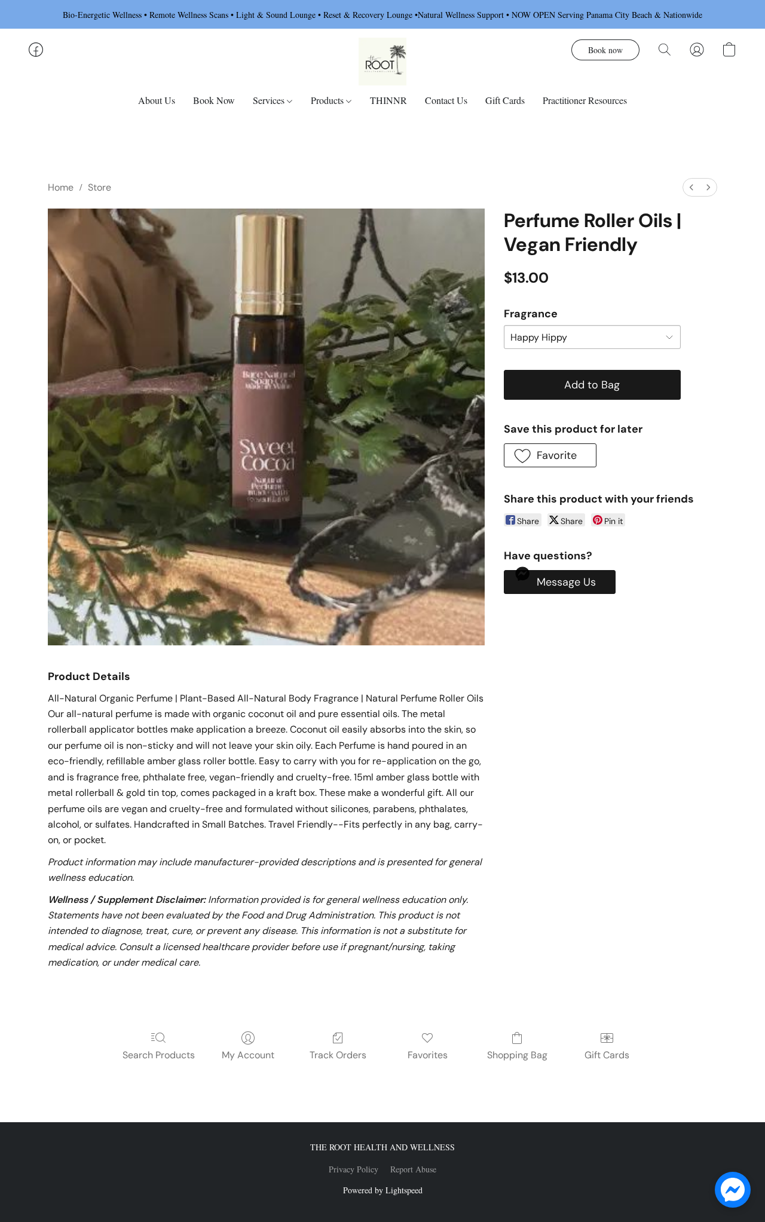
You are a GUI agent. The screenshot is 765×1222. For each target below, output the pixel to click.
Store (99, 187)
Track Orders (338, 1055)
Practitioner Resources (585, 100)
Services (270, 100)
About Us (156, 100)
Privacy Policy (353, 1169)
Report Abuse (413, 1169)
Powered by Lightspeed (383, 1190)
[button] (382, 61)
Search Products (159, 1055)
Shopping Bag (517, 1055)
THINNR (388, 100)
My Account (248, 1055)
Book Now (214, 100)
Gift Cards (505, 100)
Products (328, 100)
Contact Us (446, 100)
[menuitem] (691, 187)
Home (61, 187)
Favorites (428, 1055)
